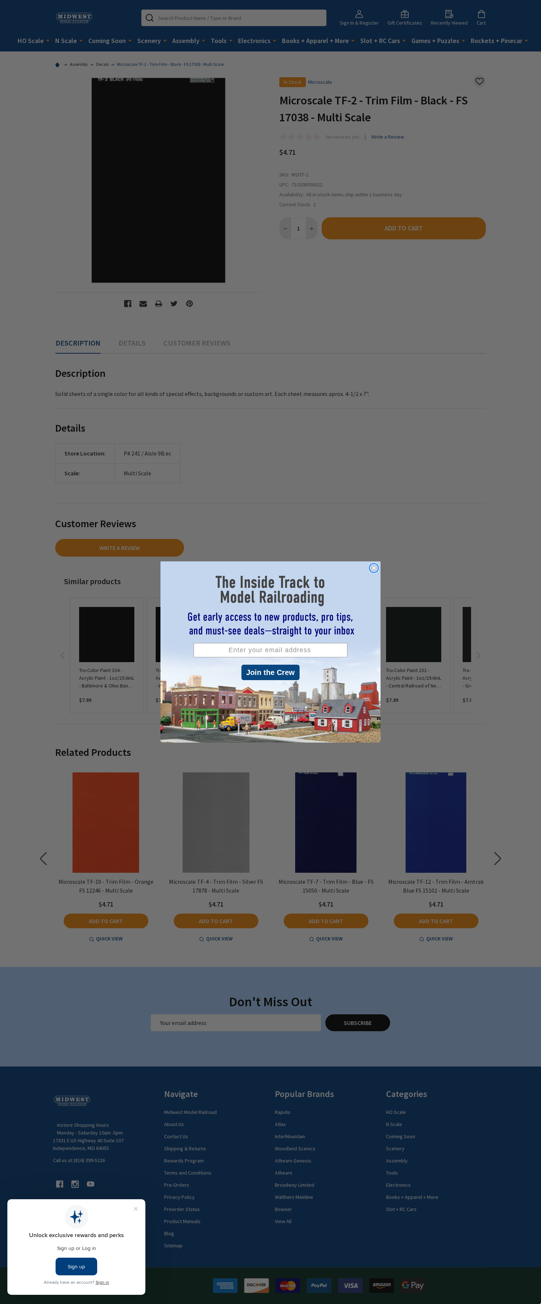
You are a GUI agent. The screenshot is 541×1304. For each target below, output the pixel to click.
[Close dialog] (374, 568)
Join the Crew (270, 672)
